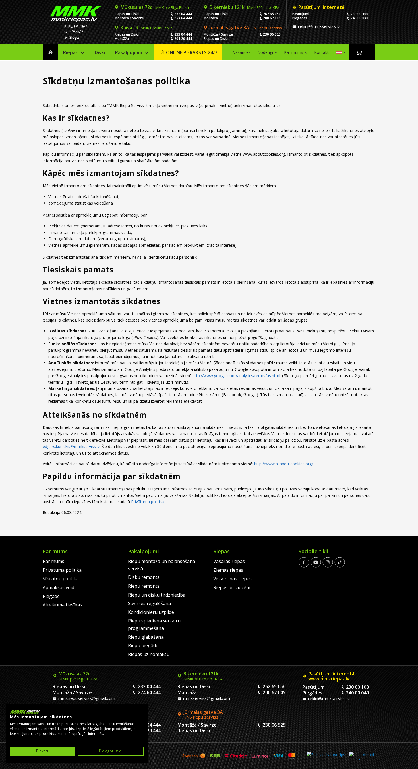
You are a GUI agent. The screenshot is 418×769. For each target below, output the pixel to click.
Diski (100, 52)
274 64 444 (183, 18)
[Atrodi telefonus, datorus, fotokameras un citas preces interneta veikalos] (361, 756)
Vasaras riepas (229, 561)
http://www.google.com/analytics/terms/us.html (236, 375)
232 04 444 (183, 13)
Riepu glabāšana (146, 637)
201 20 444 (183, 38)
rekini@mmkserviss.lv (318, 26)
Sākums (50, 52)
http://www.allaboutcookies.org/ (283, 463)
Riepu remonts (144, 586)
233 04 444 (183, 34)
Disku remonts (144, 577)
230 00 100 (359, 13)
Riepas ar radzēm (231, 587)
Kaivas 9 (147, 27)
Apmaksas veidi (59, 587)
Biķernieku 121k (244, 7)
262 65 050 (272, 13)
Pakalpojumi (128, 52)
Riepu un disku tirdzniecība (156, 595)
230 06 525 (272, 34)
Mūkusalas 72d (155, 7)
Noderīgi (265, 52)
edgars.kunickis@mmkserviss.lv (71, 446)
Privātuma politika (147, 501)
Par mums (293, 52)
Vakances (242, 52)
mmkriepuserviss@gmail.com (86, 698)
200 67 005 (272, 18)
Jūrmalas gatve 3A (246, 27)
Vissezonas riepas (232, 578)
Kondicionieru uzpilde (151, 612)
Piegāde (51, 596)
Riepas (70, 52)
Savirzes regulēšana (149, 603)
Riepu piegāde (143, 645)
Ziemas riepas (228, 570)
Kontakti (322, 52)
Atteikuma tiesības (62, 605)
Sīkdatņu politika (60, 578)
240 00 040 (359, 18)
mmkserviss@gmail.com (206, 698)
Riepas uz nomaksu (148, 654)
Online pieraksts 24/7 (191, 52)
